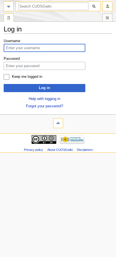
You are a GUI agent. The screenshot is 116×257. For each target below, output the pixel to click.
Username (12, 41)
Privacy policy (33, 149)
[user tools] (107, 6)
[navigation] (9, 6)
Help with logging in (44, 99)
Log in (44, 88)
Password (12, 59)
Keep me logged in (27, 77)
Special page (9, 18)
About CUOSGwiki (60, 149)
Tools (107, 18)
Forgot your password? (44, 106)
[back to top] (58, 123)
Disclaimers (85, 149)
